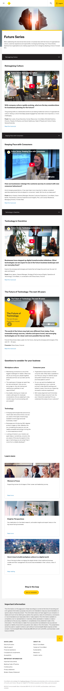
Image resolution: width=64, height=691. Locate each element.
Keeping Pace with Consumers (14, 135)
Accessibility (7, 655)
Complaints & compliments (12, 652)
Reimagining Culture (11, 57)
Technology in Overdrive (12, 212)
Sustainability (37, 650)
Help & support (8, 647)
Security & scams (9, 644)
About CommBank (38, 644)
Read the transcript (10, 126)
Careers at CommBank (40, 647)
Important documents (10, 661)
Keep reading (11, 571)
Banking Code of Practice (11, 664)
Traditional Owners (25, 681)
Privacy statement (9, 669)
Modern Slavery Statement (12, 672)
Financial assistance (10, 650)
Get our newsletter (31, 592)
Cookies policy (8, 667)
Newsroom (36, 652)
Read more (10, 495)
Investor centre (37, 655)
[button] (2, 3)
